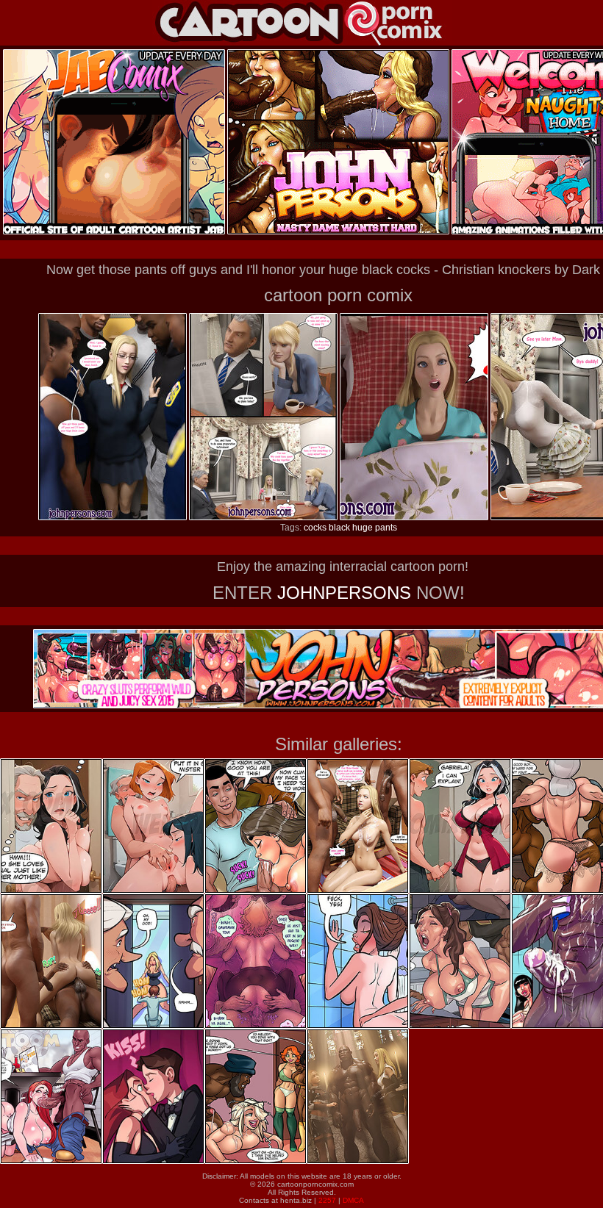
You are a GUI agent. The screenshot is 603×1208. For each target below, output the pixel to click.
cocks (315, 527)
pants (386, 527)
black (339, 527)
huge (362, 527)
